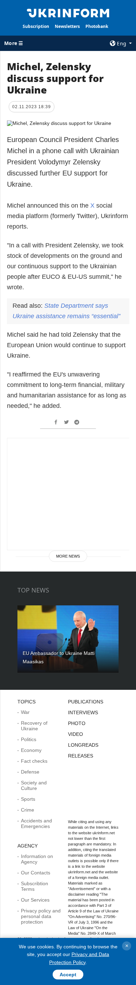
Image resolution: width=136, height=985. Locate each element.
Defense (30, 772)
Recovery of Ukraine (34, 725)
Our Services (35, 900)
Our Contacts (35, 872)
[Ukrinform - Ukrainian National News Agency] (68, 12)
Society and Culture (34, 785)
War (25, 712)
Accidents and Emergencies (36, 823)
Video (75, 734)
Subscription (36, 26)
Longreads (83, 745)
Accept (68, 974)
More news (68, 556)
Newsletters (67, 26)
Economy (31, 750)
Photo (76, 723)
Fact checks (34, 761)
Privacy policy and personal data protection (41, 916)
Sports (28, 799)
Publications (85, 701)
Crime (27, 810)
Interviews (83, 712)
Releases (80, 756)
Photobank (96, 26)
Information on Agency (37, 859)
